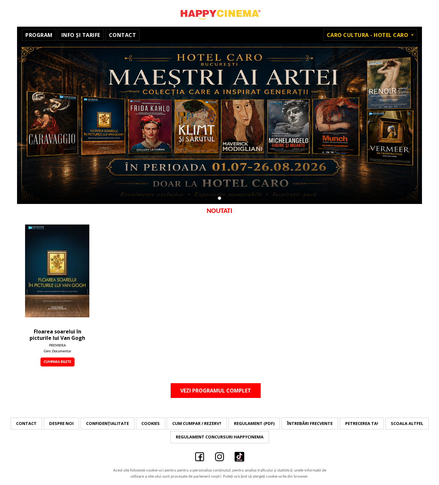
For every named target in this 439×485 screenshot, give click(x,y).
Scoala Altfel (407, 423)
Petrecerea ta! (361, 423)
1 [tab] (219, 198)
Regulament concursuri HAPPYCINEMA (220, 437)
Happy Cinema (219, 13)
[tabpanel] (219, 123)
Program (39, 35)
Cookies (150, 423)
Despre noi (61, 423)
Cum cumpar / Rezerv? (196, 423)
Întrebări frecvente (310, 423)
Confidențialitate (107, 423)
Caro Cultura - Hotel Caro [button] (368, 35)
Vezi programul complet (215, 390)
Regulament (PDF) (254, 423)
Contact (122, 35)
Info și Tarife (80, 35)
